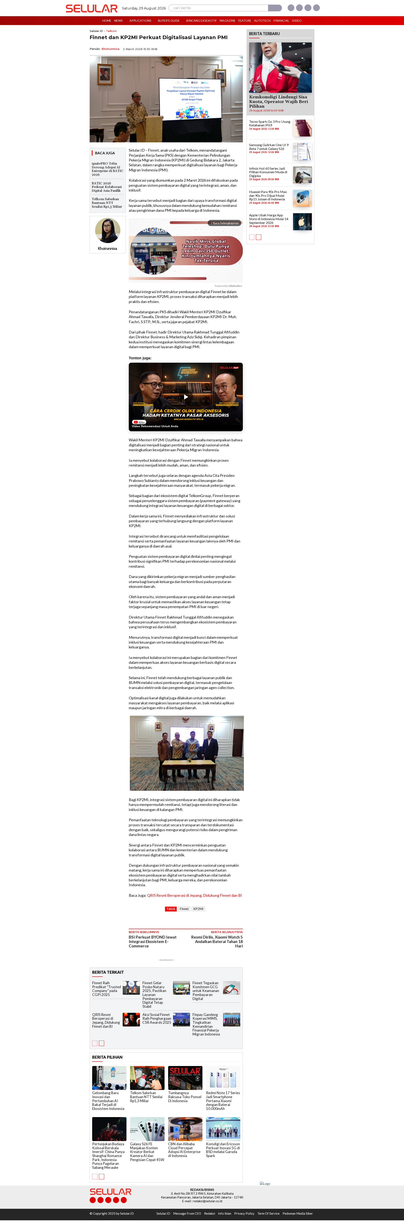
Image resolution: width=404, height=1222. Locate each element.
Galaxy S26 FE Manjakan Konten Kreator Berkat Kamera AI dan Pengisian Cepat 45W (147, 1152)
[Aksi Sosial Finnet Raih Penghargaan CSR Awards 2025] (181, 1019)
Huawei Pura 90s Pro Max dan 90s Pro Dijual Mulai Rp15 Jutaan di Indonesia (268, 195)
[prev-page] (94, 1043)
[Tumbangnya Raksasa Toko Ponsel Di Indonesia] (185, 1078)
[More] (238, 48)
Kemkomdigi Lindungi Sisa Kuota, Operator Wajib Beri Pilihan (278, 101)
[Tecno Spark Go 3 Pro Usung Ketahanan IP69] (302, 128)
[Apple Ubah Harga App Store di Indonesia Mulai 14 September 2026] (302, 221)
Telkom (111, 31)
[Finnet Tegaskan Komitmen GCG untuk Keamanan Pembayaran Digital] (231, 988)
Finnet (184, 909)
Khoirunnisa (111, 48)
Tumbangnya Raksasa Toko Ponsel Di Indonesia (184, 1097)
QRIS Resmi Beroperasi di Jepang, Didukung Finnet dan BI (194, 895)
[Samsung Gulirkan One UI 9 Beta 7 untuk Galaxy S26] (302, 151)
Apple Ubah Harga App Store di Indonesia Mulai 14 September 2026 (268, 218)
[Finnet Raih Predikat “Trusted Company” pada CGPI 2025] (131, 988)
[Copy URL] (228, 48)
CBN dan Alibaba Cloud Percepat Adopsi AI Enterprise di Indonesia (184, 1150)
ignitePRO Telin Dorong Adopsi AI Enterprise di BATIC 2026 (107, 169)
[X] (307, 7)
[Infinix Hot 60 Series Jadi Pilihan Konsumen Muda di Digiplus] (302, 175)
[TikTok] (108, 1200)
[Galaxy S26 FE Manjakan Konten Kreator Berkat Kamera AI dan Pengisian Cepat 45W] (147, 1129)
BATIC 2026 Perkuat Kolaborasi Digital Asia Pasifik (107, 187)
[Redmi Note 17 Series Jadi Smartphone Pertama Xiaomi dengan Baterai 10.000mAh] (223, 1078)
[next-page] (101, 1043)
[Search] (275, 8)
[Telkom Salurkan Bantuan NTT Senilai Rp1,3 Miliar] (147, 1078)
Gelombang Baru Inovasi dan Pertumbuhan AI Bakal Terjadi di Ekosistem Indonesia (108, 1101)
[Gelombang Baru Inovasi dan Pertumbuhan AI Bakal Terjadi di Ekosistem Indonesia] (109, 1078)
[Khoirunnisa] (107, 230)
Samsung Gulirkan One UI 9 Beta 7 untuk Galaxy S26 (268, 147)
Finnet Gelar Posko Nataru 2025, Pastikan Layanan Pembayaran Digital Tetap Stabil (154, 995)
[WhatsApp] (219, 48)
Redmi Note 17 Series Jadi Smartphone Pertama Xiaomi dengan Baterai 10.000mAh (223, 1101)
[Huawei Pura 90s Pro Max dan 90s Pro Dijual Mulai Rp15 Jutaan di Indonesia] (302, 198)
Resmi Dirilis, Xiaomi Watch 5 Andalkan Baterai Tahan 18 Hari (217, 941)
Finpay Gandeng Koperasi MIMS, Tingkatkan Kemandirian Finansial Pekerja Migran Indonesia (206, 1024)
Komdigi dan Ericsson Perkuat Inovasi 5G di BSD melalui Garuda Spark (223, 1150)
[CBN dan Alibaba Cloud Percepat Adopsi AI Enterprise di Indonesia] (185, 1129)
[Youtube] (316, 7)
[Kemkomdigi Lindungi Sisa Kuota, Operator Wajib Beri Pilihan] (280, 67)
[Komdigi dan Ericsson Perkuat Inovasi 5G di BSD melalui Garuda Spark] (223, 1129)
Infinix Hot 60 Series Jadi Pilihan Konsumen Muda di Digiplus (268, 172)
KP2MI (198, 909)
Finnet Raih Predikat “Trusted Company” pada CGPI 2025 (106, 989)
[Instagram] (299, 7)
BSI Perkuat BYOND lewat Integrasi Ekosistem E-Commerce (153, 941)
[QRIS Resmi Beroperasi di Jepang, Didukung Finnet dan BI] (131, 1019)
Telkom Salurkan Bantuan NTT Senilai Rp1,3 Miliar (107, 203)
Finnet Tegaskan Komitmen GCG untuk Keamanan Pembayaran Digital (206, 991)
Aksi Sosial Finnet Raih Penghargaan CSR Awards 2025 (156, 1018)
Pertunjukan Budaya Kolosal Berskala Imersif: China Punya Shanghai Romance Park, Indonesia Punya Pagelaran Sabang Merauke (108, 1156)
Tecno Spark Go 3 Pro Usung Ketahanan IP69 (269, 123)
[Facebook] (291, 7)
